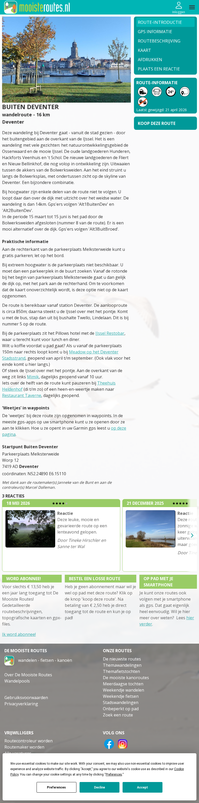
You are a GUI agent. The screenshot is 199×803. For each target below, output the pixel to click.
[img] (192, 7)
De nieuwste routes (122, 659)
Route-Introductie (160, 22)
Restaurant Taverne (21, 395)
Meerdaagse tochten (123, 684)
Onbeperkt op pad (121, 709)
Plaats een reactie (159, 69)
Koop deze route (156, 123)
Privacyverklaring (21, 704)
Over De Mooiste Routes (28, 675)
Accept (142, 787)
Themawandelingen (122, 665)
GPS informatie (155, 31)
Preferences (56, 787)
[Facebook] (109, 743)
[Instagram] (122, 743)
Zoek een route (118, 715)
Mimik (33, 377)
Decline (99, 787)
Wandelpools (17, 681)
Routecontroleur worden (28, 741)
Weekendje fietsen (121, 696)
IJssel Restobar (109, 333)
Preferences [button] (114, 774)
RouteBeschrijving (159, 41)
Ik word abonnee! (19, 634)
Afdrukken (150, 59)
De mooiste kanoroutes (126, 677)
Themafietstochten (121, 671)
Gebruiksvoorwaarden (26, 697)
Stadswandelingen (120, 702)
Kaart (144, 50)
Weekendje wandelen (123, 690)
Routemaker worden (24, 747)
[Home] (9, 660)
